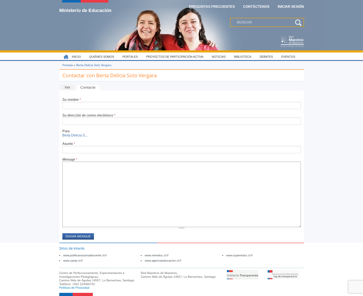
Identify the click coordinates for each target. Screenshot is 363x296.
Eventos (288, 56)
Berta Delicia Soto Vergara (93, 65)
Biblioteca (242, 56)
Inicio (76, 56)
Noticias (219, 56)
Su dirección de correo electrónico (88, 115)
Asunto (68, 143)
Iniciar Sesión (291, 6)
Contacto (90, 87)
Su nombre (71, 99)
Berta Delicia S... (74, 135)
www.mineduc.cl (156, 255)
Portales (130, 56)
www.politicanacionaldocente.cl (85, 255)
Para (66, 131)
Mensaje (69, 159)
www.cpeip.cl (73, 260)
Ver (67, 87)
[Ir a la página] (242, 278)
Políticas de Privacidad (74, 287)
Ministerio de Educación (85, 10)
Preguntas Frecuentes (212, 6)
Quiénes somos (101, 56)
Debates (266, 56)
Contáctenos (256, 6)
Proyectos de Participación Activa (174, 56)
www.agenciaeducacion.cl (163, 260)
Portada (67, 65)
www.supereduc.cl (239, 255)
